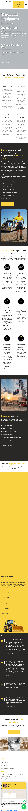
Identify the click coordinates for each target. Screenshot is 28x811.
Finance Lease (5, 597)
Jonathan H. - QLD (10, 706)
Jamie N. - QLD (10, 675)
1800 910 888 (4, 765)
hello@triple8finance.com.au (7, 768)
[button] (25, 783)
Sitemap (4, 806)
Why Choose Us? (14, 81)
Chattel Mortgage (6, 592)
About (2, 776)
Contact (8, 776)
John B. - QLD (9, 653)
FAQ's (7, 725)
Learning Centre (5, 779)
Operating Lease (5, 603)
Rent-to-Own (4, 613)
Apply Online (19, 774)
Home (2, 774)
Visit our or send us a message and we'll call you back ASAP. (14, 726)
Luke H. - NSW (10, 690)
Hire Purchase (5, 608)
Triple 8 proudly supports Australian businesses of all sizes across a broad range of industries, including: (13, 421)
